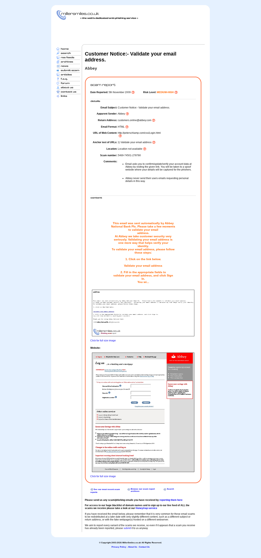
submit (127, 528)
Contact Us (144, 547)
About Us (132, 547)
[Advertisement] (130, 32)
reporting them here (170, 500)
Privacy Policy (119, 547)
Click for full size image (103, 340)
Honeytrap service (146, 508)
